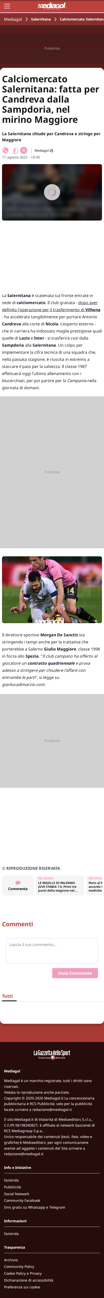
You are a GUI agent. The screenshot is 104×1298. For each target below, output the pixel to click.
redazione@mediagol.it (52, 1109)
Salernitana (41, 19)
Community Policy (19, 1266)
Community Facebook (22, 1200)
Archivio (11, 1259)
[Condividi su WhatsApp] (5, 150)
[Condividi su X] (23, 150)
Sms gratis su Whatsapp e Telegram (34, 1207)
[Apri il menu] (7, 6)
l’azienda (11, 1180)
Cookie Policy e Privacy (23, 1273)
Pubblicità (12, 1187)
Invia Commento (75, 973)
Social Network (16, 1193)
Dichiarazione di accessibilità (28, 1280)
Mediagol (13, 19)
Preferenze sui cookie (22, 1287)
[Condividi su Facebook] (14, 150)
